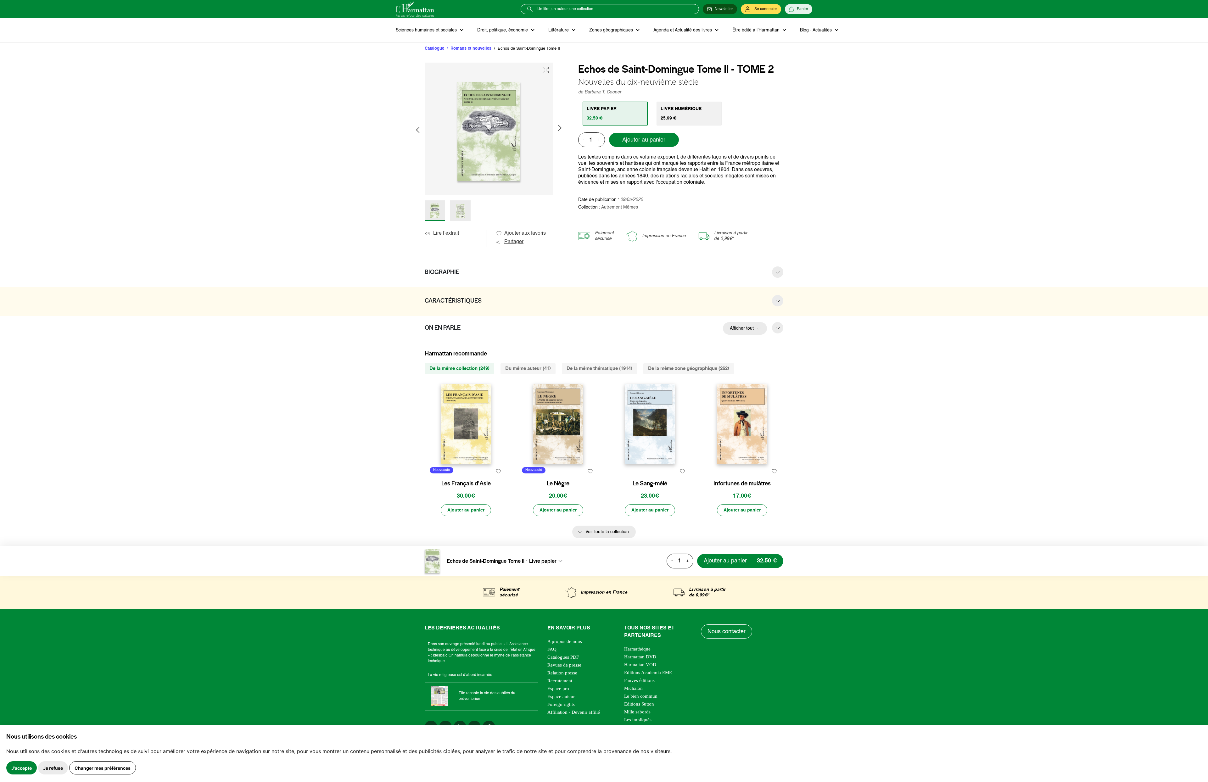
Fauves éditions (639, 680)
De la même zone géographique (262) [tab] (688, 368)
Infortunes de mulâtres (742, 483)
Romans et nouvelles (470, 49)
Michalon (633, 688)
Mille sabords (637, 711)
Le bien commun (640, 696)
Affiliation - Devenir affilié (573, 712)
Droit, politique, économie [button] (503, 30)
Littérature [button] (559, 30)
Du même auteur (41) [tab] (528, 368)
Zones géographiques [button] (611, 30)
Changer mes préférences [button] (103, 768)
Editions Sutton (639, 704)
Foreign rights (561, 704)
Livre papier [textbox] (542, 560)
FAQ (551, 649)
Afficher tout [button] (742, 328)
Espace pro (558, 688)
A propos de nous (564, 641)
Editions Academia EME (648, 672)
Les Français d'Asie (466, 483)
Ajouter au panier (643, 140)
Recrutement (559, 680)
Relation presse (562, 672)
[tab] (615, 114)
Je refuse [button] (53, 768)
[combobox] (547, 561)
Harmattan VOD (640, 664)
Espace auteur (561, 696)
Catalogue (434, 49)
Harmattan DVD (640, 656)
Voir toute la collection (607, 532)
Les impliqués (638, 719)
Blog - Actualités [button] (816, 30)
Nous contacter (726, 631)
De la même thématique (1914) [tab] (599, 368)
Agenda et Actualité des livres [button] (683, 30)
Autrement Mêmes (619, 207)
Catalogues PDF (563, 657)
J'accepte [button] (21, 768)
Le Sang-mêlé (650, 483)
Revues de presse (564, 664)
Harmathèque (637, 648)
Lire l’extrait (446, 233)
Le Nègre (558, 483)
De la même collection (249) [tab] (459, 368)
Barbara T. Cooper (602, 92)
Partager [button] (513, 241)
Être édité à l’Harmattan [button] (756, 30)
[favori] (498, 471)
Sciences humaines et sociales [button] (427, 30)
